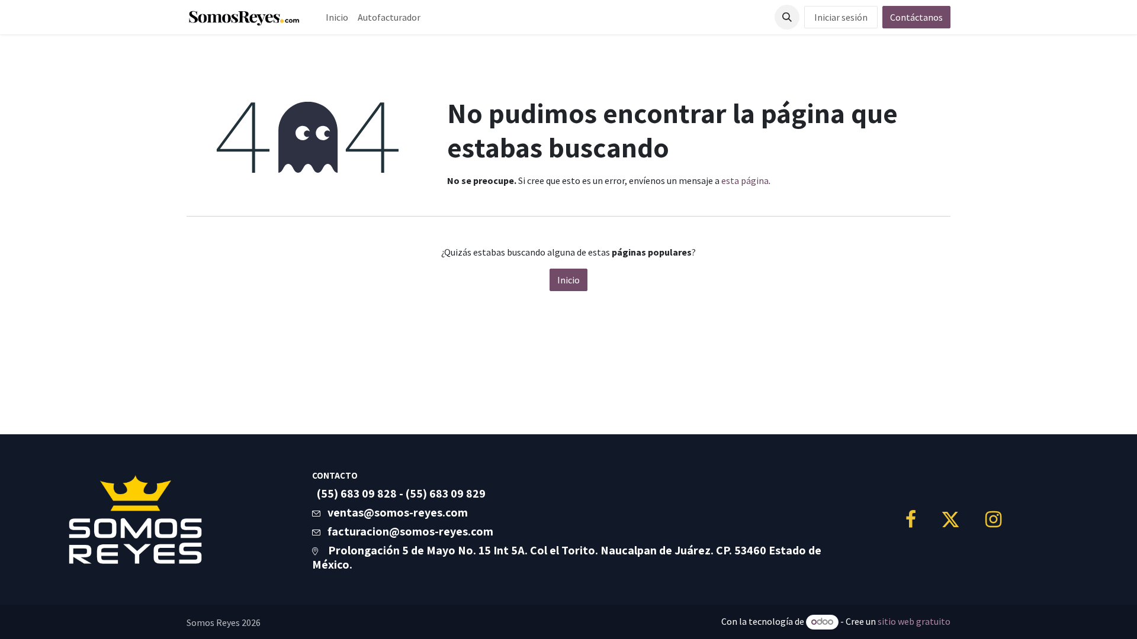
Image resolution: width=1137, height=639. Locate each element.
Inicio (568, 280)
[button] (787, 17)
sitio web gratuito (914, 621)
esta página (745, 180)
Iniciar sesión (841, 17)
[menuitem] (337, 17)
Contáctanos (916, 17)
